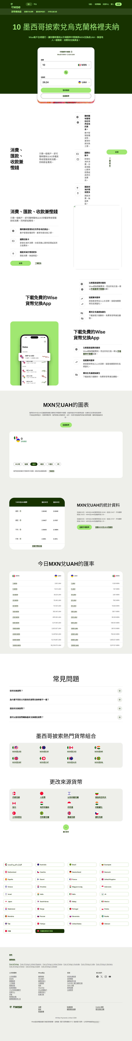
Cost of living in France (16, 966)
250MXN (16, 617)
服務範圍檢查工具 (15, 999)
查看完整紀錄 (37, 546)
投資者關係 (12, 988)
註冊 (118, 4)
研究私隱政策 (71, 976)
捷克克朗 (99, 817)
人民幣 (43, 797)
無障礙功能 (12, 997)
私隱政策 (70, 1007)
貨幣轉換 (70, 979)
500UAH (74, 623)
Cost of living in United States (52, 964)
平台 (35, 4)
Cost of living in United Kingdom (30, 964)
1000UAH (74, 628)
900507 (96, 1022)
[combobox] (83, 65)
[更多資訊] (20, 511)
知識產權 (41, 1011)
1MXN (15, 583)
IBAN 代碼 (70, 985)
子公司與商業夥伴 (15, 990)
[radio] (17, 464)
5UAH (73, 589)
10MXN (15, 594)
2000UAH (74, 634)
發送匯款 (66, 90)
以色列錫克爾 (73, 797)
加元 (14, 807)
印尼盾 (70, 807)
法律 (39, 1007)
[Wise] (16, 4)
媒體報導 (12, 981)
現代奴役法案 (100, 1009)
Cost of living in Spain (33, 966)
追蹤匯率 (66, 96)
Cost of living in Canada (49, 966)
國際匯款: (12, 959)
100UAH (74, 611)
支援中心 (12, 992)
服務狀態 (12, 985)
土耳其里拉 (17, 817)
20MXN (15, 600)
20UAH (73, 600)
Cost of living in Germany (104, 964)
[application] (28, 452)
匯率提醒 (70, 988)
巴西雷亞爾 (44, 817)
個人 (29, 4)
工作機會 (12, 983)
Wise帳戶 (41, 979)
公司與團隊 (12, 976)
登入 (112, 4)
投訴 (39, 1009)
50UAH (73, 606)
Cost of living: (14, 964)
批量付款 (41, 994)
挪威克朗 (71, 817)
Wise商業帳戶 (42, 990)
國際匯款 (41, 976)
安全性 (11, 979)
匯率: (11, 955)
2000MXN (16, 634)
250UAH (74, 617)
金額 (42, 60)
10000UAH (75, 645)
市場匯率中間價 (97, 289)
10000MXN (17, 645)
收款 (39, 985)
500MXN (16, 623)
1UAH (73, 583)
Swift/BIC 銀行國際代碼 (74, 983)
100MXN (16, 611)
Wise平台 (41, 988)
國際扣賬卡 (41, 981)
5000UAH (74, 640)
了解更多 (110, 162)
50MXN (15, 606)
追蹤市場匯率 (84, 527)
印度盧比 (99, 807)
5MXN (15, 589)
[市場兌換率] (71, 52)
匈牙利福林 (44, 807)
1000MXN (16, 628)
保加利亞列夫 (100, 797)
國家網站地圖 (71, 1009)
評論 (10, 994)
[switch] (66, 72)
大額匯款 (41, 983)
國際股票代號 (71, 981)
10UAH (73, 594)
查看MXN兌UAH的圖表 (104, 527)
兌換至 (43, 77)
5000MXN (16, 640)
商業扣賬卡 (41, 992)
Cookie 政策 (99, 1007)
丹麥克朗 (16, 797)
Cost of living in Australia (71, 964)
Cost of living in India (88, 964)
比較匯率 (70, 990)
